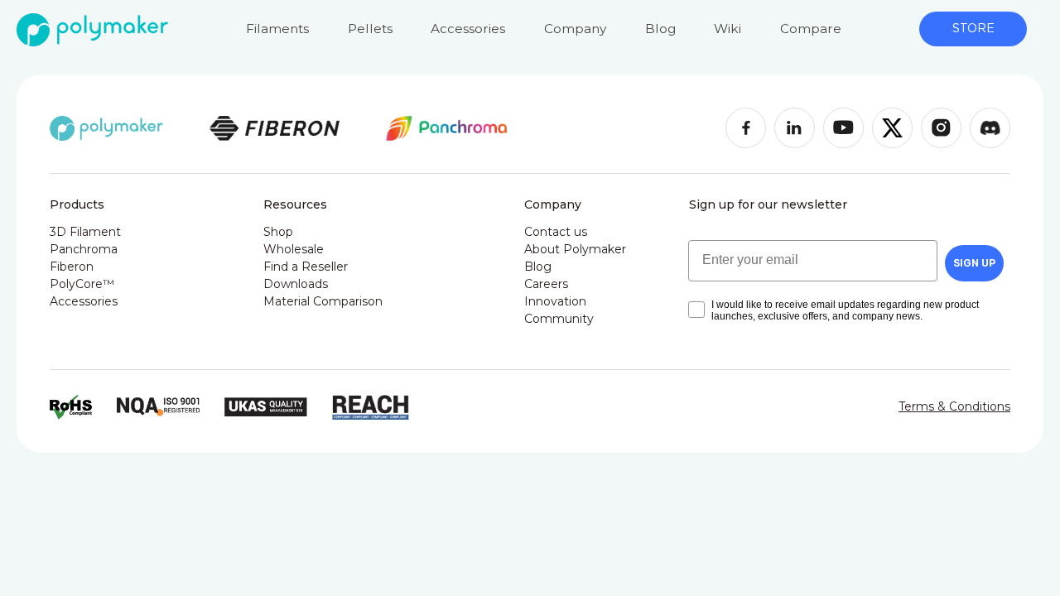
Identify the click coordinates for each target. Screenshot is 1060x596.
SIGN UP (974, 263)
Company (575, 28)
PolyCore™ (82, 283)
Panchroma (84, 249)
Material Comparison (323, 301)
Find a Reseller (305, 266)
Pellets (370, 28)
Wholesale (293, 249)
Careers (546, 283)
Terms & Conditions (954, 406)
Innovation (555, 301)
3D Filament (85, 231)
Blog (660, 28)
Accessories (468, 28)
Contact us (555, 231)
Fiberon (72, 266)
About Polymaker (575, 249)
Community (559, 318)
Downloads (295, 283)
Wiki (727, 28)
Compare (810, 28)
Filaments (277, 28)
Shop (278, 231)
